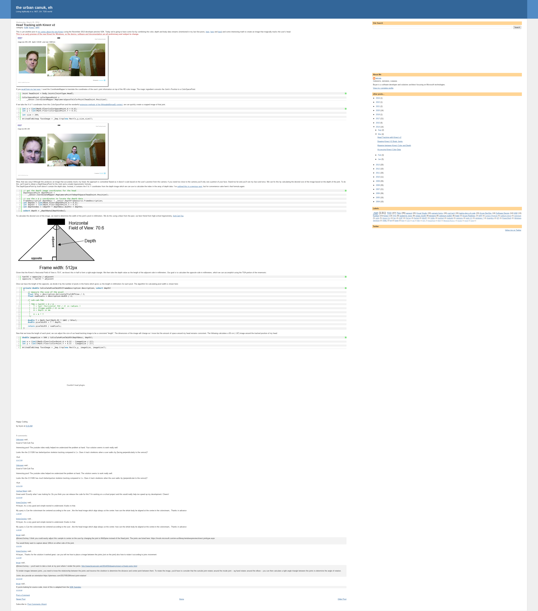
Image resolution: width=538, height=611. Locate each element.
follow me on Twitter (513, 230)
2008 (378, 185)
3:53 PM (19, 546)
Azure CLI (386, 218)
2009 (378, 181)
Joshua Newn (21, 491)
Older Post (342, 599)
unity (377, 218)
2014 (378, 127)
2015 (378, 123)
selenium (517, 216)
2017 (378, 119)
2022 (378, 102)
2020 (378, 110)
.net (375, 212)
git (391, 220)
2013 (378, 165)
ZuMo (432, 218)
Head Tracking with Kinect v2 (35, 25)
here (207, 32)
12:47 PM (19, 460)
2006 (378, 193)
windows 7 (479, 218)
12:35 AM (19, 497)
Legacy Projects (491, 216)
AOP (401, 218)
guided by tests (406, 216)
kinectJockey (21, 502)
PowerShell (506, 218)
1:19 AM (18, 530)
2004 (378, 202)
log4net (441, 218)
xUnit (472, 220)
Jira (413, 220)
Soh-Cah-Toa (178, 216)
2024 (378, 98)
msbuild (450, 218)
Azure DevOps (486, 213)
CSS (408, 220)
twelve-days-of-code (467, 213)
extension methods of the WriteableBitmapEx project (101, 104)
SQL (424, 220)
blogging (432, 216)
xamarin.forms (437, 213)
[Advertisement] (447, 50)
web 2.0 (469, 218)
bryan (18, 535)
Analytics (490, 218)
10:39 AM (19, 590)
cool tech (451, 213)
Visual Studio (421, 213)
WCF (439, 220)
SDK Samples (75, 587)
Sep (380, 130)
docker (460, 220)
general (409, 213)
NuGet (416, 218)
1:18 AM (18, 514)
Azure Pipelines (468, 216)
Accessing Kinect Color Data (389, 150)
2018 (378, 114)
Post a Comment (23, 595)
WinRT (424, 218)
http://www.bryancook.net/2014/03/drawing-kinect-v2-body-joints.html (109, 566)
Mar (380, 134)
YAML (384, 220)
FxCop (408, 218)
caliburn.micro (505, 216)
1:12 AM (18, 558)
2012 (378, 169)
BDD (402, 220)
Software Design (502, 213)
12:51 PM (19, 486)
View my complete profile (383, 88)
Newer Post (20, 599)
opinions (459, 218)
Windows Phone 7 (449, 220)
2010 (378, 177)
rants (396, 220)
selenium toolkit (445, 216)
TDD (389, 213)
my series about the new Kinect (50, 32)
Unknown (20, 440)
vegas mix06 (420, 216)
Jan (380, 159)
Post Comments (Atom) (37, 604)
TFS (394, 216)
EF (498, 218)
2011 (378, 173)
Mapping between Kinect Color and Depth (394, 145)
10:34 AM (19, 579)
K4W (26, 28)
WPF (37, 28)
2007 (378, 189)
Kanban (376, 216)
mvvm (466, 220)
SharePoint (431, 220)
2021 (378, 106)
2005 (378, 197)
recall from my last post (30, 89)
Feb (380, 155)
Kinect (31, 28)
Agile (457, 216)
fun (394, 218)
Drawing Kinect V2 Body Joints (390, 141)
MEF (418, 220)
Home (181, 599)
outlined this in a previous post (189, 186)
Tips (399, 213)
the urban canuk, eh (34, 7)
